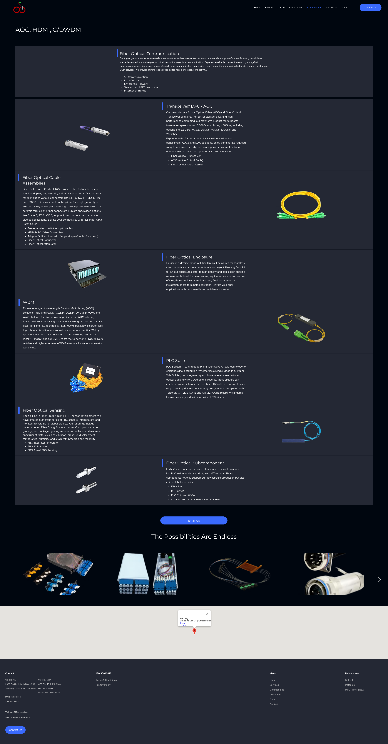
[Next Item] (379, 580)
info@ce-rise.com (13, 697)
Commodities (277, 689)
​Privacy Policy (103, 685)
